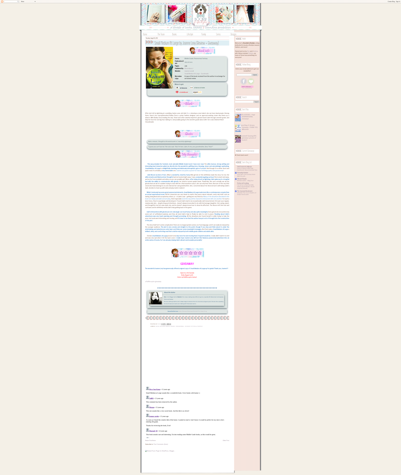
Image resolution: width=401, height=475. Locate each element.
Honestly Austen (242, 173)
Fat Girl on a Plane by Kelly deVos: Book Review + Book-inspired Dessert (246, 186)
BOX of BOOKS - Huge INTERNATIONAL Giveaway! (247, 117)
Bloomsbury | (189, 68)
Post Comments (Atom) (161, 444)
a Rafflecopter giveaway (153, 281)
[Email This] (162, 324)
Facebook (185, 311)
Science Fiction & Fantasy (194, 326)
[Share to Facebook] (168, 324)
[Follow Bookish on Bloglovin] (247, 88)
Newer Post (148, 440)
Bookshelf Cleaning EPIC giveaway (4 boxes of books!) (248, 138)
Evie (248, 51)
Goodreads (190, 311)
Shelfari (195, 311)
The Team (161, 34)
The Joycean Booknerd (244, 191)
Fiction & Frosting (243, 183)
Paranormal (180, 326)
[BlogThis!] (164, 324)
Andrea (255, 51)
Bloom (189, 113)
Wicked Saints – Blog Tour (245, 180)
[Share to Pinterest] (170, 324)
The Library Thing (202, 311)
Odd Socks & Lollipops (244, 167)
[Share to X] (166, 324)
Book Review (160, 326)
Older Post (226, 440)
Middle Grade (170, 326)
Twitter (180, 311)
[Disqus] (187, 358)
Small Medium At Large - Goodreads (196, 74)
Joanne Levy (189, 71)
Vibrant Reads (241, 179)
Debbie (250, 53)
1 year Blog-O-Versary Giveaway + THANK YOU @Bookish (249, 127)
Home (145, 34)
